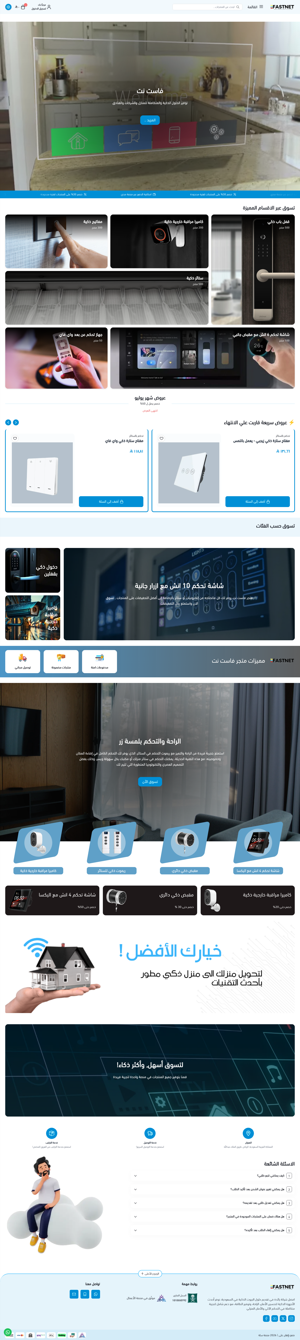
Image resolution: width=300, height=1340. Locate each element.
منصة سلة (263, 1335)
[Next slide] (8, 422)
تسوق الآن (150, 782)
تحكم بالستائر (283, 436)
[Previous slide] (16, 422)
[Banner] (150, 967)
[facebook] (266, 1318)
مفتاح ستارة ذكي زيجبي (126, 436)
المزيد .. (150, 120)
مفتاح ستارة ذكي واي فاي (271, 441)
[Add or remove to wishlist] (161, 438)
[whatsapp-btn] (8, 1332)
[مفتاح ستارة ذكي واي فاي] (189, 470)
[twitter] (283, 1318)
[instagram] (291, 1318)
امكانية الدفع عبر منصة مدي (76, 194)
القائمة (252, 7)
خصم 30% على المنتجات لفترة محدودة (151, 194)
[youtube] (274, 1318)
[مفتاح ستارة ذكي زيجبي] (42, 470)
